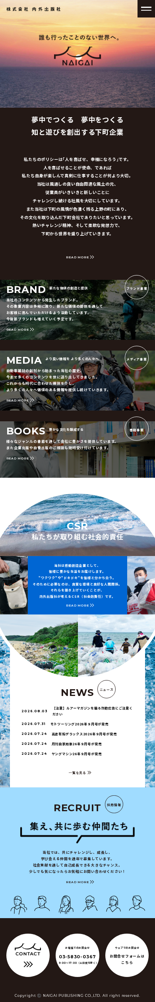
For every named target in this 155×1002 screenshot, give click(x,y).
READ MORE (77, 257)
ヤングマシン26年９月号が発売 (61, 753)
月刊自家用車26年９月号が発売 (61, 743)
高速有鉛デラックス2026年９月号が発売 (68, 733)
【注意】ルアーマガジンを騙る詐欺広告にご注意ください (76, 710)
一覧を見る (77, 773)
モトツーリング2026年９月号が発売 (64, 723)
